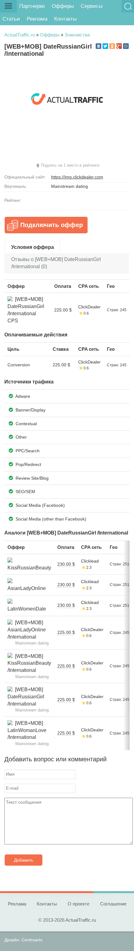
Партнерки (32, 6)
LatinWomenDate (26, 605)
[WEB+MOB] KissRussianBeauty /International (29, 663)
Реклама (37, 19)
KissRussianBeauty (29, 564)
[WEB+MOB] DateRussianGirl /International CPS (25, 310)
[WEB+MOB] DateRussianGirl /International (25, 696)
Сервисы (92, 6)
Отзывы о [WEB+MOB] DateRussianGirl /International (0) (56, 263)
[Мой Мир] (126, 46)
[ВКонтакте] (98, 46)
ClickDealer (89, 306)
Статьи (11, 19)
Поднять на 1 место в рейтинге (70, 165)
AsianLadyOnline (26, 584)
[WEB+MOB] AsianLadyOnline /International (26, 629)
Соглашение (113, 903)
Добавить (23, 860)
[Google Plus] (119, 46)
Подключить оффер (51, 224)
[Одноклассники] (112, 46)
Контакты (65, 19)
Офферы (63, 6)
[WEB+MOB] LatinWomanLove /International (26, 730)
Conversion (18, 364)
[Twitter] (105, 46)
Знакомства (77, 34)
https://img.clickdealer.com (77, 176)
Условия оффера (32, 247)
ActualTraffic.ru (19, 34)
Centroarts (32, 939)
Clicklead (90, 561)
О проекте (78, 903)
